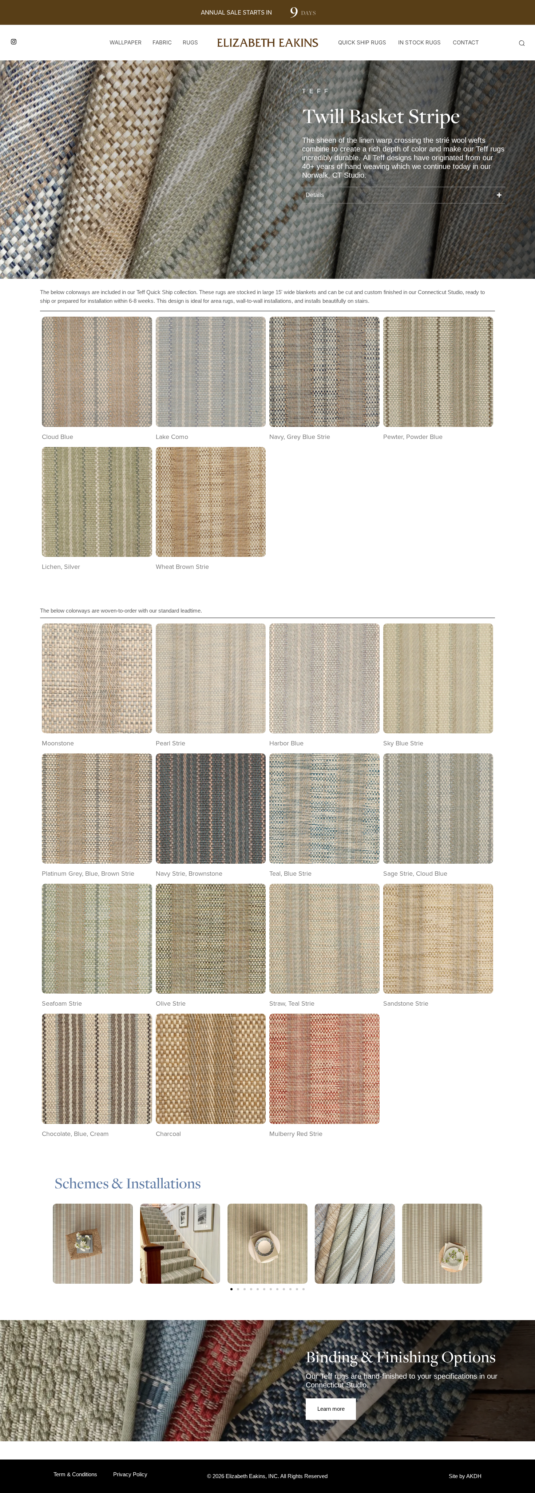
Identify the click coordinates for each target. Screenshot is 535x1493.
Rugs (190, 42)
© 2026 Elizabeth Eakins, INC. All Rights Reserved (267, 1476)
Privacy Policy (130, 1474)
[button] (521, 43)
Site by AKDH (465, 1476)
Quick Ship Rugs (362, 42)
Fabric (162, 42)
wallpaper (126, 42)
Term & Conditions (75, 1474)
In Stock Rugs (419, 42)
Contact (466, 42)
